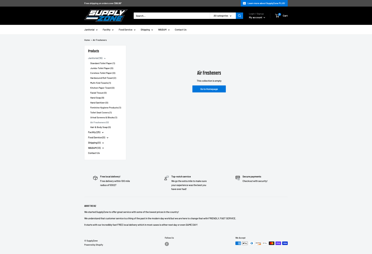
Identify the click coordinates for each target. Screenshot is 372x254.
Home (87, 40)
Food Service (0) (96, 137)
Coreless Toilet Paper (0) (102, 72)
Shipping (145, 29)
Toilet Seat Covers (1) (101, 112)
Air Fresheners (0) (99, 122)
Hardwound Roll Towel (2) (103, 77)
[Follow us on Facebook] (167, 244)
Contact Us (180, 29)
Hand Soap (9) (97, 97)
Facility (106, 29)
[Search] (239, 15)
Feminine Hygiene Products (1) (105, 107)
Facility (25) (94, 132)
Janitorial (89, 29)
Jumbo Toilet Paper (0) (101, 68)
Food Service (125, 29)
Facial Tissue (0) (98, 92)
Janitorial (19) (95, 58)
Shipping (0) (94, 142)
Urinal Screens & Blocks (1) (103, 117)
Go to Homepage (209, 88)
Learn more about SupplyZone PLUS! (266, 3)
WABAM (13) (94, 147)
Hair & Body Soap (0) (100, 127)
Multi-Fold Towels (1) (100, 82)
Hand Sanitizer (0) (99, 102)
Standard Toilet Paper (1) (102, 63)
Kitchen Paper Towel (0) (102, 87)
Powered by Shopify (93, 244)
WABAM (162, 29)
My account (256, 17)
